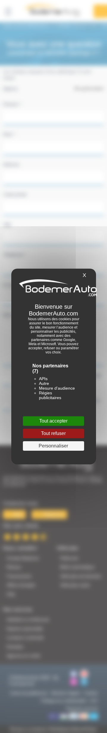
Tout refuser (53, 433)
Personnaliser (53, 445)
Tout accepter (53, 420)
